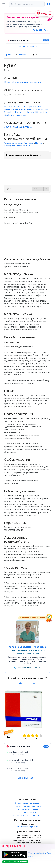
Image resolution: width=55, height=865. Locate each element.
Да (20, 683)
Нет (33, 683)
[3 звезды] (32, 735)
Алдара (7, 143)
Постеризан (10, 145)
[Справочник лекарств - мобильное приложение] (27, 239)
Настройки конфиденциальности (27, 815)
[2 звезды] (28, 735)
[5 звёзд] (41, 735)
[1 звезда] (24, 735)
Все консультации (26, 46)
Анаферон (17, 143)
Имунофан (29, 143)
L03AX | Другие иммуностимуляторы (22, 82)
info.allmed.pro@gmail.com (28, 826)
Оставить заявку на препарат (27, 803)
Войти (50, 4)
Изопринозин (24, 145)
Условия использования (27, 809)
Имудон (39, 143)
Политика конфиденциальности (27, 806)
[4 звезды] (36, 735)
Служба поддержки (27, 812)
